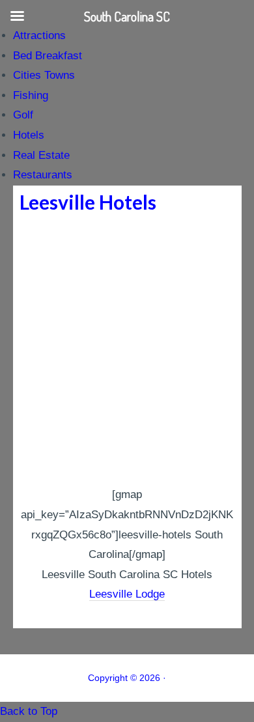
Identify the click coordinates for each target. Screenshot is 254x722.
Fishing (30, 95)
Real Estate (41, 155)
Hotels (28, 135)
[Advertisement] (127, 352)
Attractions (39, 35)
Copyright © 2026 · (127, 678)
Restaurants (42, 175)
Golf (23, 115)
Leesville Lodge (127, 594)
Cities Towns (44, 75)
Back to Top (28, 711)
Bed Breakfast (47, 55)
